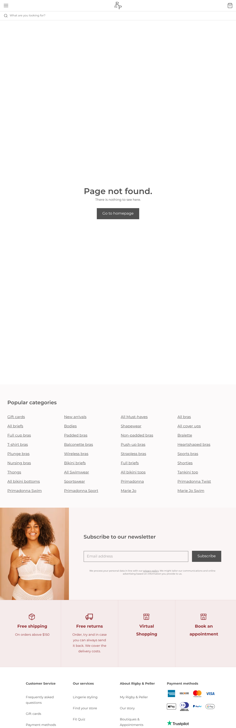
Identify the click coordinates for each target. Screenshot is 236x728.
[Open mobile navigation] (6, 5)
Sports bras (187, 454)
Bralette (184, 435)
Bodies (70, 426)
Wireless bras (76, 454)
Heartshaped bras (193, 445)
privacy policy (151, 570)
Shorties (185, 463)
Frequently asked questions (40, 700)
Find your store (85, 708)
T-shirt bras (17, 445)
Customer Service (41, 683)
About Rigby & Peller (137, 683)
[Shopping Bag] (230, 5)
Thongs (14, 472)
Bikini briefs (75, 463)
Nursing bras (19, 463)
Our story (127, 708)
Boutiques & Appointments (131, 722)
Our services (83, 683)
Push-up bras (133, 445)
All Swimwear (76, 472)
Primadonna (132, 481)
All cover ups (189, 426)
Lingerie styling (85, 697)
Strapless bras (133, 454)
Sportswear (74, 481)
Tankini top (187, 472)
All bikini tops (133, 472)
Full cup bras (19, 435)
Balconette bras (78, 445)
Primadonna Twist (194, 481)
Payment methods (41, 725)
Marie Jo (128, 491)
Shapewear (131, 426)
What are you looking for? (27, 15)
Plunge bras (18, 454)
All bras (184, 417)
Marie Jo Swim (190, 491)
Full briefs (130, 463)
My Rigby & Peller (134, 697)
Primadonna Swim (24, 491)
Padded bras (75, 435)
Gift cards (16, 417)
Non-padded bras (137, 435)
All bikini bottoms (23, 481)
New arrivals (75, 417)
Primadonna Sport (81, 491)
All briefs (15, 426)
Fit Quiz (79, 719)
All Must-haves (134, 417)
